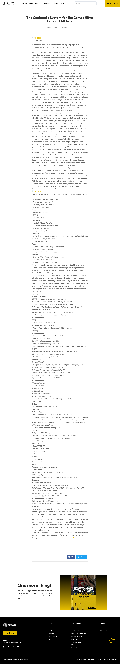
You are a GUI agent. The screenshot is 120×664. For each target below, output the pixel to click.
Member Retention (76, 636)
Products (51, 633)
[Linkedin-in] (8, 647)
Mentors (51, 628)
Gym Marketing (75, 631)
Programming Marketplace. (72, 538)
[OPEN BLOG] (64, 3)
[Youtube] (18, 647)
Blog (50, 639)
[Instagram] (13, 647)
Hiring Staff (74, 639)
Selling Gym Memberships (79, 633)
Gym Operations (76, 642)
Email (5, 641)
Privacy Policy (104, 631)
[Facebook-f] (4, 647)
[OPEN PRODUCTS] (41, 3)
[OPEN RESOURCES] (51, 3)
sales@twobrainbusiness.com (12, 643)
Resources (52, 636)
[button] (71, 557)
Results (51, 631)
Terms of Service (105, 628)
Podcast (73, 628)
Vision (73, 645)
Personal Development (78, 648)
